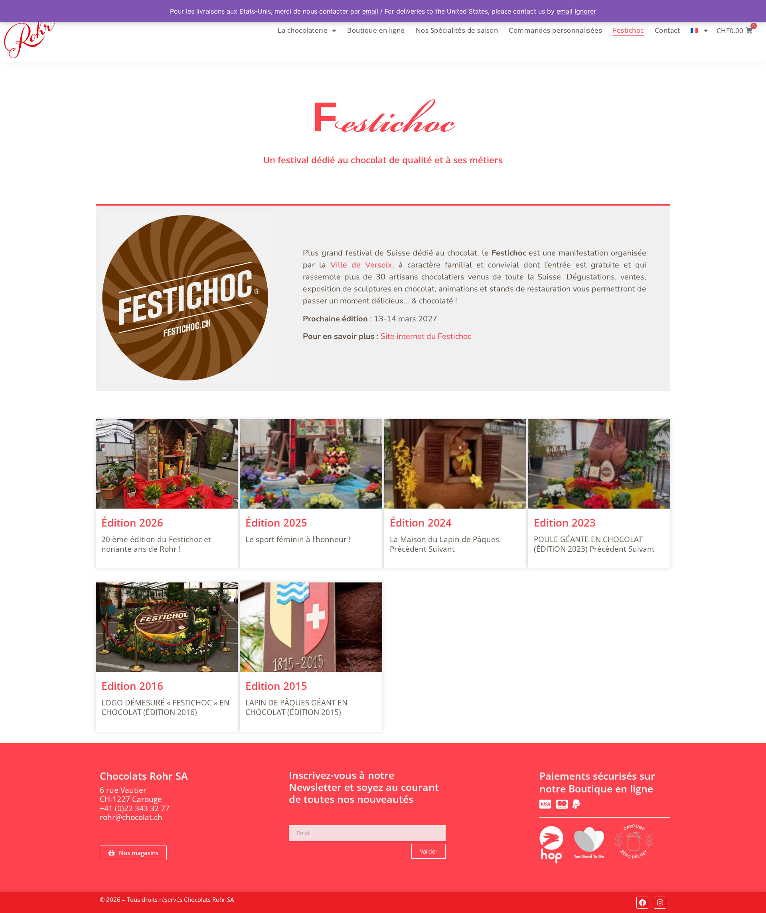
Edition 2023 (565, 522)
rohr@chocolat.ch (131, 817)
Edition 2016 (132, 686)
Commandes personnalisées (555, 30)
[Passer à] (700, 30)
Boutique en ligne (376, 30)
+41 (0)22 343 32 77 (135, 808)
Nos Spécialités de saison (457, 30)
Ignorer (585, 11)
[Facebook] (642, 903)
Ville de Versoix (361, 264)
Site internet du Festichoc (426, 336)
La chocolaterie (303, 30)
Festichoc (628, 30)
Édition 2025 (276, 522)
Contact (667, 30)
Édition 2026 (132, 522)
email (370, 11)
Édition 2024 (421, 522)
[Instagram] (660, 903)
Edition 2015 (276, 686)
